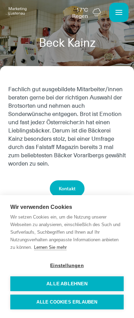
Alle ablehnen (67, 283)
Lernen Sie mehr (50, 247)
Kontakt (67, 189)
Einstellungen (67, 265)
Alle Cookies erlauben (66, 302)
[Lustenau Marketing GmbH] (15, 12)
